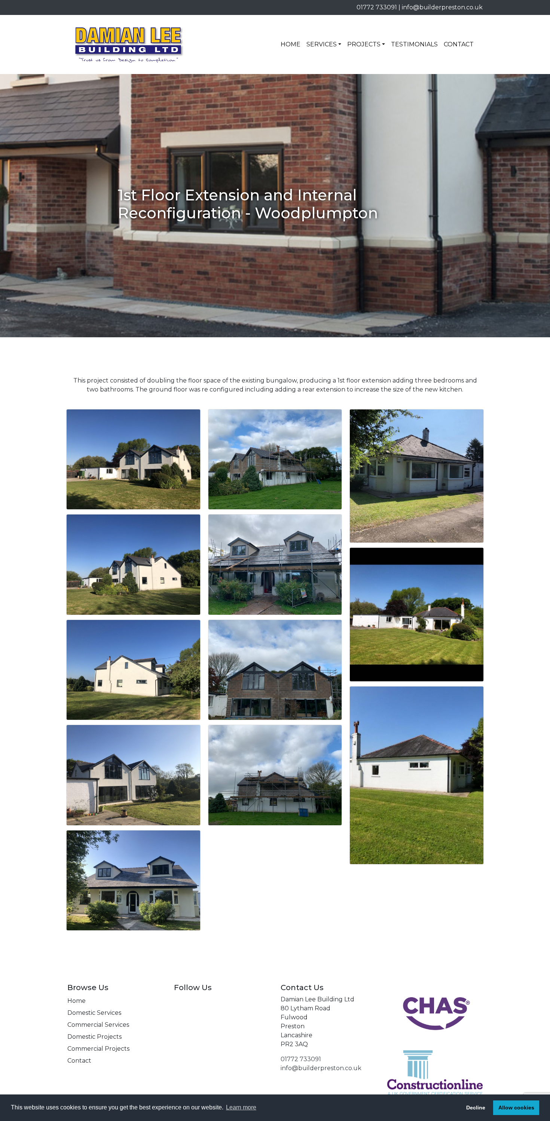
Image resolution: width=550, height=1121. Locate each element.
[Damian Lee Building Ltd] (128, 44)
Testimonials (414, 44)
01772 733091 (377, 7)
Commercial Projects (98, 1048)
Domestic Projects (94, 1036)
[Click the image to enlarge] (133, 459)
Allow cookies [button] (516, 1108)
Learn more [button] (241, 1107)
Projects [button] (364, 44)
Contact (459, 44)
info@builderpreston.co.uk (442, 7)
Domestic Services (94, 1012)
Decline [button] (475, 1108)
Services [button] (321, 44)
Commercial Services (98, 1024)
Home (290, 44)
